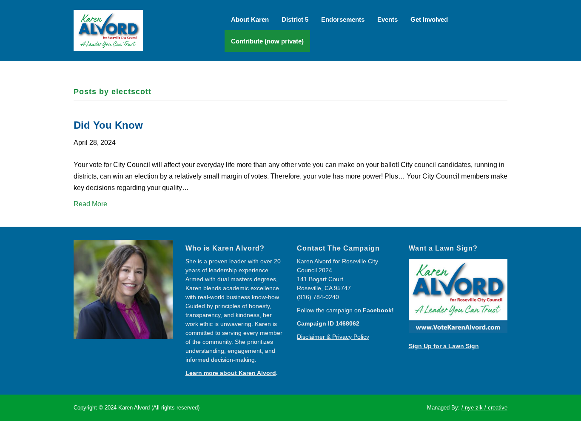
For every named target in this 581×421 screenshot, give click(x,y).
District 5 (295, 19)
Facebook (377, 310)
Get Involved (429, 19)
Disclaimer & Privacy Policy (333, 336)
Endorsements (343, 19)
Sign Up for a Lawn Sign (444, 346)
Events (387, 19)
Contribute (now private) (267, 41)
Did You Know (108, 125)
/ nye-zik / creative (484, 407)
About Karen (250, 19)
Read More (90, 204)
